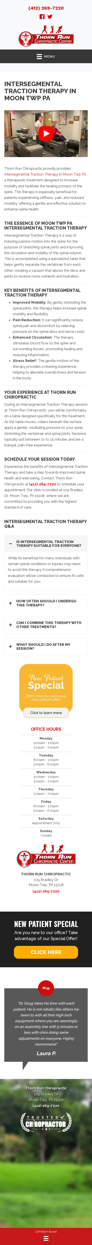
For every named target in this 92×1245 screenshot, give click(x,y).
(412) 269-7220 (46, 8)
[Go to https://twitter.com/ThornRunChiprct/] (50, 17)
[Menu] (46, 1238)
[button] (46, 133)
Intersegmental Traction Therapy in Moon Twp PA (45, 174)
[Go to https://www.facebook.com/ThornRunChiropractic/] (42, 17)
